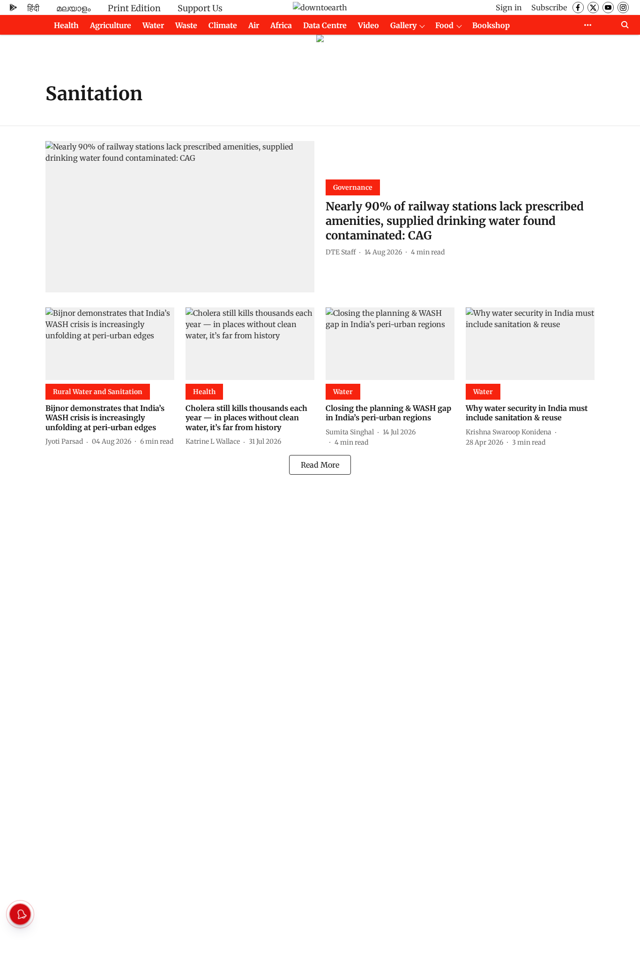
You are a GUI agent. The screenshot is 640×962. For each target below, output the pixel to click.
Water (153, 25)
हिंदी (33, 8)
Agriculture (110, 25)
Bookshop (491, 25)
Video (368, 25)
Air (253, 25)
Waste (186, 25)
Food (444, 25)
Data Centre (325, 25)
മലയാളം (73, 8)
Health (66, 25)
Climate (222, 25)
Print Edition (134, 8)
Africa (281, 25)
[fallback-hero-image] (179, 216)
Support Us (200, 8)
